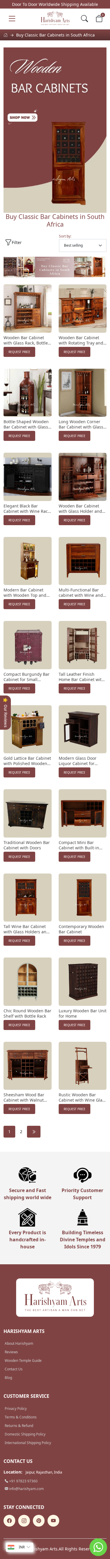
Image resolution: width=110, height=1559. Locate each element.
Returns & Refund (19, 1425)
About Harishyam (19, 1343)
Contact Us (14, 1369)
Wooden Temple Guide (23, 1360)
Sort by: (65, 236)
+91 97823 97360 (23, 1481)
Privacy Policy (16, 1408)
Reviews (11, 1351)
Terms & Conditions (21, 1417)
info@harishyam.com (26, 1488)
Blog (8, 1377)
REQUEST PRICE (19, 352)
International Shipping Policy (28, 1442)
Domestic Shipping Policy (25, 1434)
